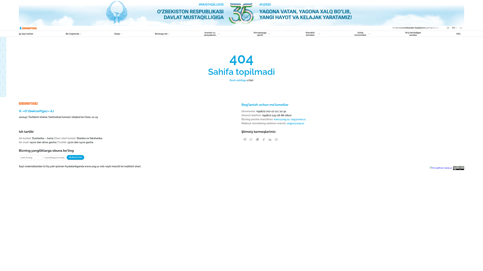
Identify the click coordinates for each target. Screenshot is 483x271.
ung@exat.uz (298, 119)
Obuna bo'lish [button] (75, 157)
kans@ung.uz (282, 119)
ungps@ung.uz (295, 123)
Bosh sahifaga (238, 80)
